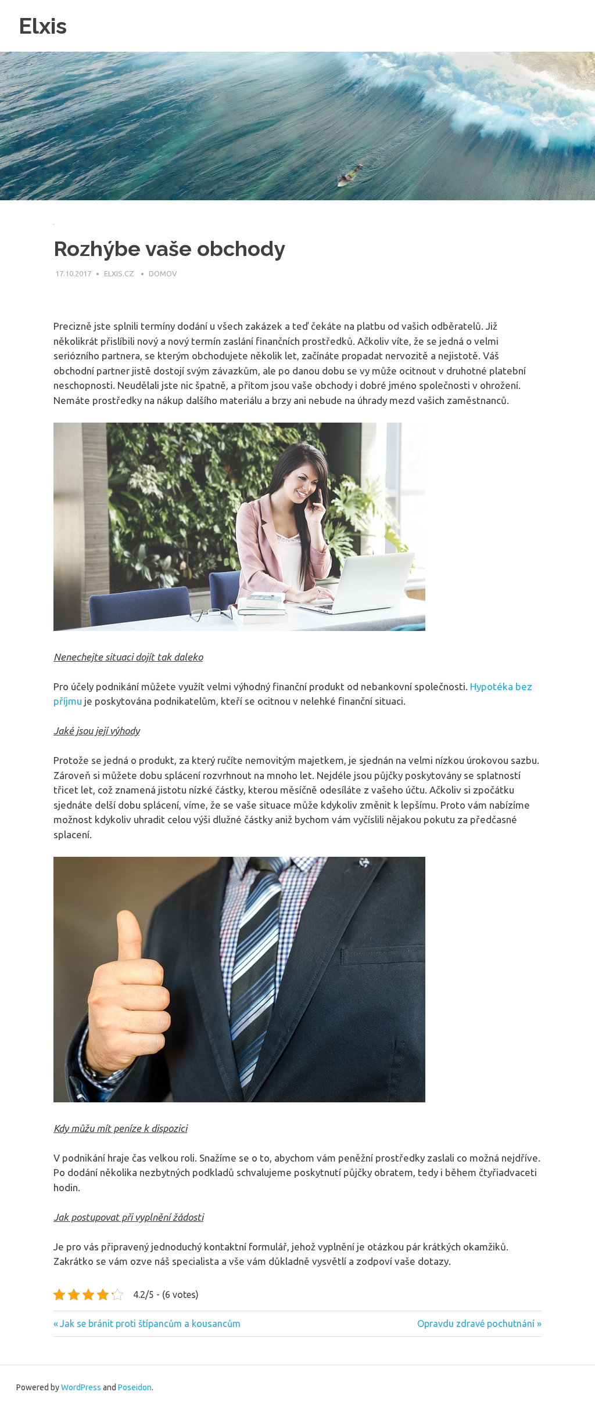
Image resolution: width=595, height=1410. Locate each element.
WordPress (81, 1387)
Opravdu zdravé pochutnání (476, 1323)
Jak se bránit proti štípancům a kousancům (150, 1323)
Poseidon (135, 1387)
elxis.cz (120, 273)
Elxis (43, 26)
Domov (163, 273)
